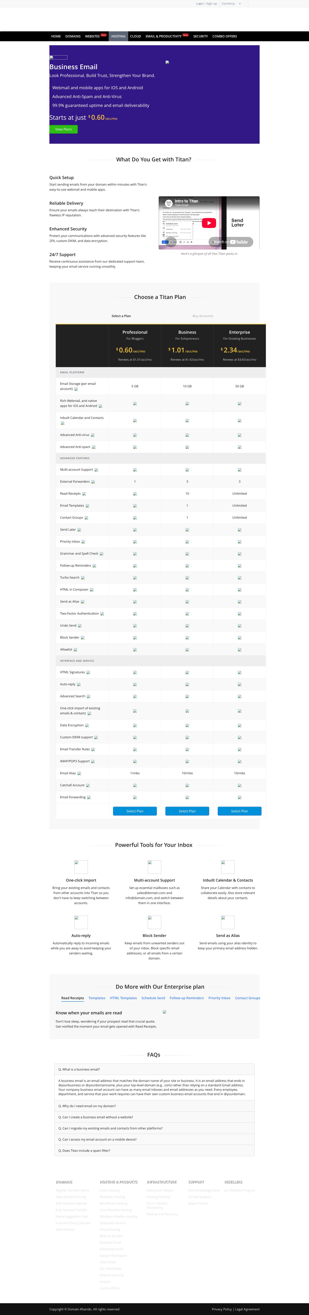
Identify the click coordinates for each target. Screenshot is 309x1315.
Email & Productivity (167, 35)
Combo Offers (225, 36)
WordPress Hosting (113, 1203)
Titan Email (108, 1262)
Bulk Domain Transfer (71, 1210)
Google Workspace (113, 1255)
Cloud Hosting (110, 1229)
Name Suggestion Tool (72, 1216)
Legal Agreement (247, 1309)
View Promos (65, 1229)
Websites (95, 35)
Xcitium (105, 1281)
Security (200, 36)
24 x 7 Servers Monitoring (157, 1205)
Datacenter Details (160, 1190)
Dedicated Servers (113, 1223)
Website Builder (111, 1236)
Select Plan (135, 811)
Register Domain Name (72, 1190)
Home (56, 36)
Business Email (110, 1242)
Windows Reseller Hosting (118, 1216)
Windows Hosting (112, 1197)
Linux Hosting (110, 1190)
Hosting (118, 36)
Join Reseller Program (239, 1190)
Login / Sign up (206, 3)
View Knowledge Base (204, 1190)
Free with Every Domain (73, 1223)
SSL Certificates (110, 1268)
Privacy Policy (222, 1309)
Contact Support (199, 1197)
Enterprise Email (111, 1249)
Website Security (112, 1275)
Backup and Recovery (162, 1214)
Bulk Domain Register (71, 1203)
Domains (73, 36)
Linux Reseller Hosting (116, 1210)
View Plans (63, 129)
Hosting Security (158, 1197)
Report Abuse (198, 1203)
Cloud (135, 36)
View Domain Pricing (71, 1197)
